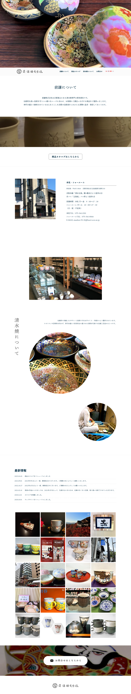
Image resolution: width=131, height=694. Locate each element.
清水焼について (88, 71)
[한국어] (113, 71)
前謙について (64, 71)
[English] (108, 71)
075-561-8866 (88, 216)
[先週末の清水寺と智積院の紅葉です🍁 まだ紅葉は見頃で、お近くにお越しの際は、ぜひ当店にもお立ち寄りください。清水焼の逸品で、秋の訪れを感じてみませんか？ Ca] (78, 524)
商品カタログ (75, 71)
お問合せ (99, 71)
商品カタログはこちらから (65, 156)
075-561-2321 (80, 213)
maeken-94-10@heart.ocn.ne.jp (87, 220)
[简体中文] (111, 71)
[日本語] (106, 71)
